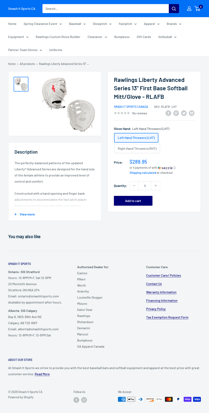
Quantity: (120, 186)
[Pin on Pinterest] (176, 113)
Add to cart (133, 201)
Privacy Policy (156, 309)
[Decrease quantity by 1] (134, 185)
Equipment (16, 37)
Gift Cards (144, 37)
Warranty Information (161, 292)
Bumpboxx (122, 37)
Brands (172, 24)
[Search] (174, 8)
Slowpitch (100, 24)
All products (27, 64)
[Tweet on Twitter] (184, 113)
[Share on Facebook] (168, 113)
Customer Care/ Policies (163, 275)
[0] (197, 8)
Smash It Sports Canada (131, 106)
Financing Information (162, 300)
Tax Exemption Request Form (167, 317)
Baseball (75, 24)
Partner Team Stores (23, 50)
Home (12, 24)
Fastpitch (125, 24)
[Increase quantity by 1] (155, 185)
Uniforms (55, 50)
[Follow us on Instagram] (84, 400)
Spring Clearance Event (40, 24)
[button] (162, 167)
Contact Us (154, 284)
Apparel (149, 24)
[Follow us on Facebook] (76, 400)
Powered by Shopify (20, 397)
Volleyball (165, 37)
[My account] (189, 8)
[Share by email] (192, 113)
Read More (42, 374)
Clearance (95, 37)
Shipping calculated (143, 172)
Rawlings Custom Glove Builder (58, 37)
